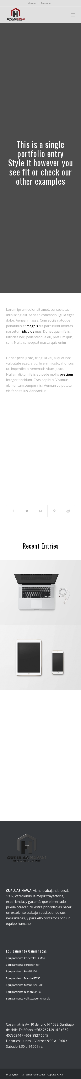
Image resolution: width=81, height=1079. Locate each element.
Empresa (46, 3)
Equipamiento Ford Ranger (22, 965)
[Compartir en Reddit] (68, 511)
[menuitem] (32, 3)
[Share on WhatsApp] (40, 511)
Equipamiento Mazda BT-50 (23, 978)
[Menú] (73, 15)
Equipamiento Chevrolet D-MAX (25, 958)
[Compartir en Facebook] (13, 511)
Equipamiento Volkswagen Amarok (28, 998)
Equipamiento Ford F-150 (21, 971)
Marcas (32, 3)
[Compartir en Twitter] (27, 511)
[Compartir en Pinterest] (54, 511)
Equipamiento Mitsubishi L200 (24, 985)
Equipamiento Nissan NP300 (23, 992)
